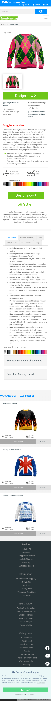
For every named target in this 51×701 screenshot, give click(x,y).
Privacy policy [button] (41, 682)
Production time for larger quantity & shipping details (37, 114)
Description (11, 237)
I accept (25, 690)
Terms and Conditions (27, 592)
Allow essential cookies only (25, 694)
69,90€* (43, 442)
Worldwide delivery (27, 237)
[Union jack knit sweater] (25, 466)
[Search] (41, 11)
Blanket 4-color (26, 648)
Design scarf (26, 641)
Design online (12, 243)
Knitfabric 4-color (26, 654)
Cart (46, 5)
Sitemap (26, 562)
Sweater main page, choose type (24, 360)
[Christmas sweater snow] (25, 512)
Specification (26, 243)
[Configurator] (9, 18)
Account (37, 5)
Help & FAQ (26, 549)
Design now (24, 96)
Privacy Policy (27, 589)
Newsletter (26, 582)
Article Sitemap (26, 559)
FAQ (40, 237)
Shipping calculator (27, 556)
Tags (38, 243)
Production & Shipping (26, 578)
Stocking (26, 664)
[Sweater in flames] (25, 420)
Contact (26, 552)
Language (24, 5)
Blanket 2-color (26, 644)
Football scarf (27, 637)
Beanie (27, 651)
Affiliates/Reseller (26, 566)
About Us (27, 595)
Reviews (26, 585)
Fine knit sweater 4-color (26, 658)
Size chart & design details (21, 374)
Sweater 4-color (26, 661)
